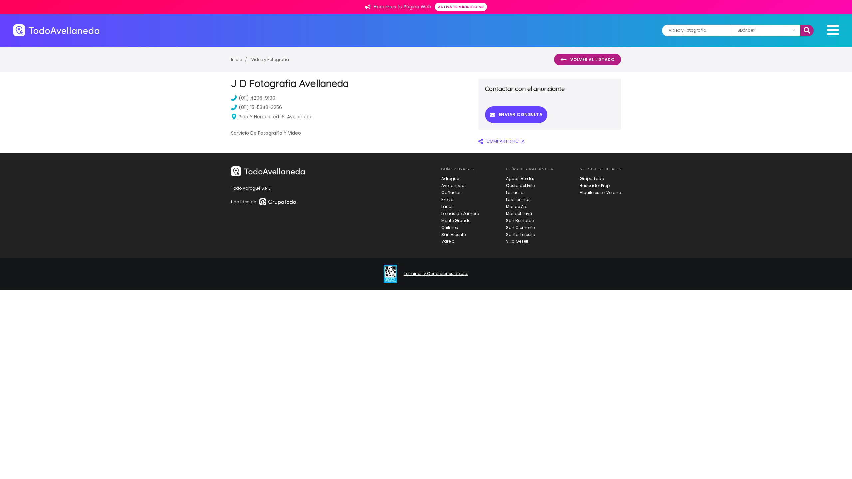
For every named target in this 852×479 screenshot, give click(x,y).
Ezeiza (447, 199)
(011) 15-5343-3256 (260, 107)
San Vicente (453, 234)
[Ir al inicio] (56, 30)
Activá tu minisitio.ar (461, 6)
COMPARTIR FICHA (505, 141)
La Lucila (515, 192)
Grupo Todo (592, 178)
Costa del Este (520, 185)
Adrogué (450, 178)
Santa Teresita (520, 234)
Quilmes (449, 227)
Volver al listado (592, 59)
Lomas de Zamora (460, 213)
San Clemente (520, 227)
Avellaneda (453, 185)
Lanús (447, 206)
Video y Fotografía (270, 59)
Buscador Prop (595, 185)
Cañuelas (451, 192)
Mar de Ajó (516, 206)
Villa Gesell (517, 241)
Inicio (236, 59)
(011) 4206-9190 (257, 98)
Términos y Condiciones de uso (436, 273)
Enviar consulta (521, 114)
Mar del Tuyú (519, 213)
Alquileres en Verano (600, 192)
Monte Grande (455, 220)
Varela (448, 241)
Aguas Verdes (520, 178)
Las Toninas (518, 199)
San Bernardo (520, 220)
